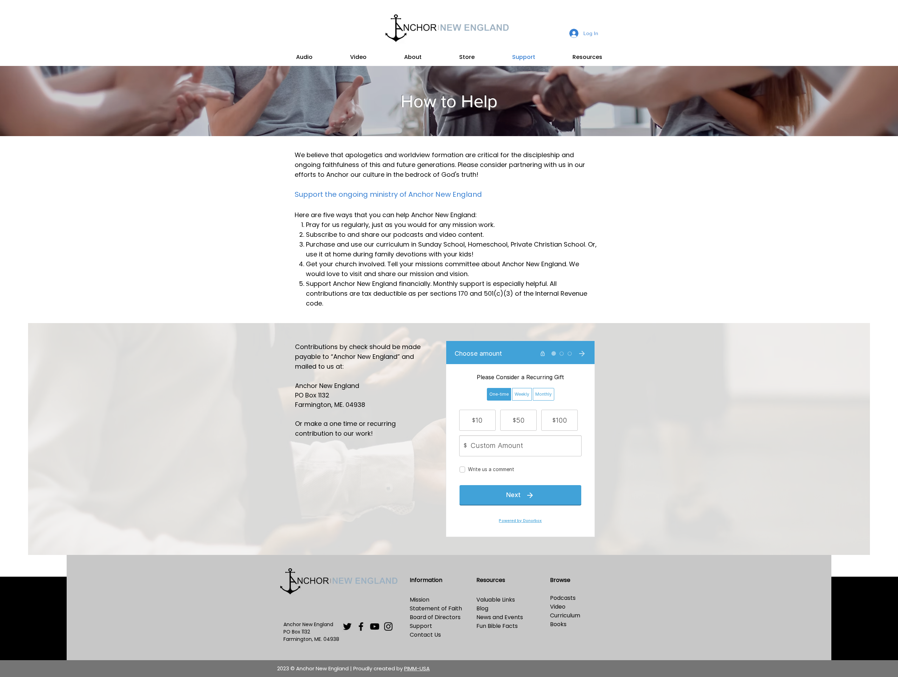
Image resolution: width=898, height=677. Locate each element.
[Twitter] (347, 626)
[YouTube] (374, 626)
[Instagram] (388, 626)
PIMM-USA (417, 668)
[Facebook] (361, 626)
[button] (304, 57)
